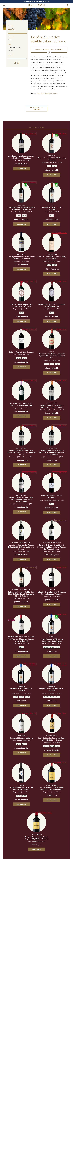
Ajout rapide (21, 168)
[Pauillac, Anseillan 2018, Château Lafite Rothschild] (21, 628)
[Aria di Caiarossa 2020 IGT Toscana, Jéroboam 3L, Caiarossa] (51, 147)
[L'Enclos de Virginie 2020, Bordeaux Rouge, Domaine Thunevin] (51, 581)
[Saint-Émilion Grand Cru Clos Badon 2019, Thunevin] (21, 776)
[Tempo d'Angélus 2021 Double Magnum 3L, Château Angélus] (51, 776)
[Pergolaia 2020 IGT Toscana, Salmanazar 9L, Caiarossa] (51, 628)
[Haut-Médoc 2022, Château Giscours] (51, 486)
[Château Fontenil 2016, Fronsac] (21, 343)
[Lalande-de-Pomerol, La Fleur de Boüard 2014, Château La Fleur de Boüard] (21, 534)
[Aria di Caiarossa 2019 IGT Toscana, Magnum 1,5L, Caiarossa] (21, 196)
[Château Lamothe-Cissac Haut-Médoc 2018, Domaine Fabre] (51, 394)
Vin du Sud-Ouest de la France (46, 93)
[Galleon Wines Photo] (51, 196)
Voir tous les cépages (36, 108)
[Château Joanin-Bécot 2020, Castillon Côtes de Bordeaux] (21, 394)
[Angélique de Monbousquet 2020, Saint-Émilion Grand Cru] (21, 147)
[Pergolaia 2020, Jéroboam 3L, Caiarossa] (21, 678)
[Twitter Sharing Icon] (18, 63)
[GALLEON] (36, 6)
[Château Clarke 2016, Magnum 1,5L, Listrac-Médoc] (51, 246)
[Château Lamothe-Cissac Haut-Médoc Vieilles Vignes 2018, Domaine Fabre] (21, 486)
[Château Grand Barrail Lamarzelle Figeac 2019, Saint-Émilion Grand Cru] (51, 343)
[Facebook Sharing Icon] (15, 63)
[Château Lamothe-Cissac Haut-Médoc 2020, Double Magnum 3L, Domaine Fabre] (21, 439)
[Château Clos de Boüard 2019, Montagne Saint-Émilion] (21, 295)
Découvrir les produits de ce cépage (49, 49)
